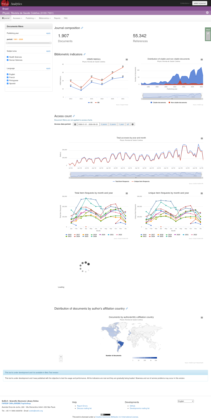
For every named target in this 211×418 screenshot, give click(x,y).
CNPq (11, 403)
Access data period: (62, 124)
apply (48, 33)
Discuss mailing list (84, 408)
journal (6, 18)
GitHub (132, 406)
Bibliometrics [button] (44, 18)
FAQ (65, 18)
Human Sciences (15, 60)
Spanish (12, 83)
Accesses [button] (17, 18)
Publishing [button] (30, 18)
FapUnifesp (26, 403)
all (128, 124)
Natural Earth (199, 362)
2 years (113, 124)
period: (10, 39)
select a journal (200, 3)
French (12, 77)
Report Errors (82, 406)
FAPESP (5, 403)
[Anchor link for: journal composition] (81, 27)
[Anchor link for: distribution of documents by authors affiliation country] (126, 308)
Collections (184, 3)
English (12, 74)
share (208, 30)
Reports (57, 18)
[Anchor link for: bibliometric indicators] (83, 54)
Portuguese (13, 80)
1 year (121, 124)
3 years (104, 124)
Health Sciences (15, 57)
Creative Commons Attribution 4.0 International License (116, 417)
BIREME (17, 403)
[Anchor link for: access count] (73, 115)
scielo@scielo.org (36, 410)
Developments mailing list (139, 408)
